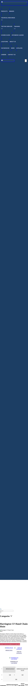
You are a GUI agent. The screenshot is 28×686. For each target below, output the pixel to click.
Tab (10, 675)
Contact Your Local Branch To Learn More (10, 644)
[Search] (0, 612)
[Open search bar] (0, 609)
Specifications (10, 669)
